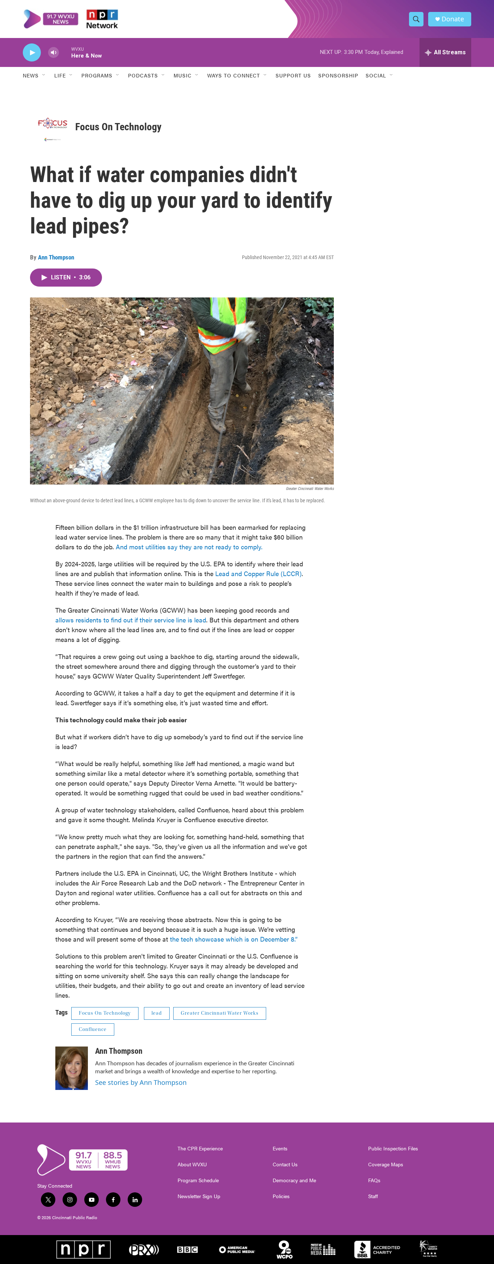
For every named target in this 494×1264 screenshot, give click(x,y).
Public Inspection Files (393, 1148)
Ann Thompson (56, 257)
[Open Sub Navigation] (44, 75)
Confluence (93, 1029)
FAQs (374, 1180)
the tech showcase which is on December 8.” (234, 938)
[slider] (65, 52)
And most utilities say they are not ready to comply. (189, 546)
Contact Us (285, 1164)
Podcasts (143, 75)
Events (280, 1148)
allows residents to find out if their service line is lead (130, 619)
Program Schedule (198, 1180)
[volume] (53, 53)
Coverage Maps (385, 1164)
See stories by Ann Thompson (141, 1082)
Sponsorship (338, 75)
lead (157, 1013)
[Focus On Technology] (52, 126)
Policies (281, 1196)
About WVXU (192, 1164)
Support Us (293, 75)
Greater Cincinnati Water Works (220, 1013)
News (31, 75)
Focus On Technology (118, 127)
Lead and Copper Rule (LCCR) (258, 573)
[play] (32, 52)
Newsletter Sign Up (199, 1196)
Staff (373, 1196)
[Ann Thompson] (71, 1068)
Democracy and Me (294, 1180)
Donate (453, 19)
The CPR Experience (200, 1148)
